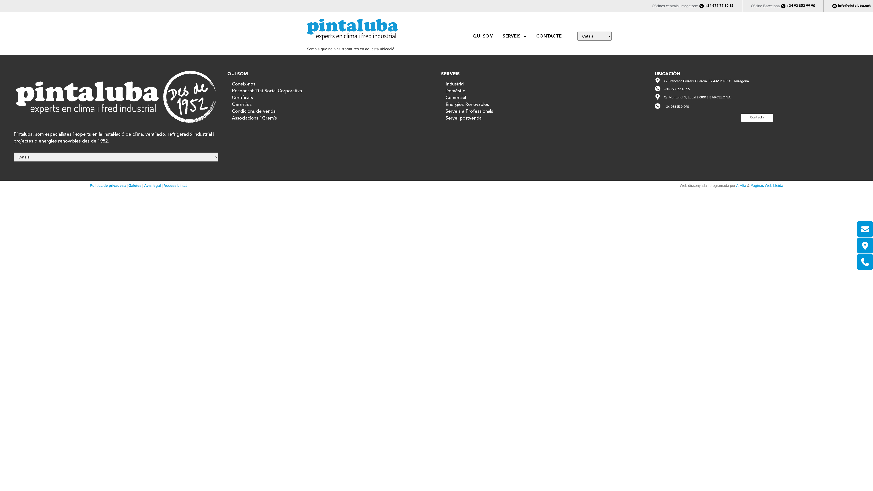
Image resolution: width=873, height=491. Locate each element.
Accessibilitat (175, 186)
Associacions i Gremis (254, 118)
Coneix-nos (243, 84)
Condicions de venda (254, 111)
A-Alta (741, 186)
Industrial (455, 84)
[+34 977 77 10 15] (701, 6)
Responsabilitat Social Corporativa (267, 91)
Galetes (134, 186)
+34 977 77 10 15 (719, 6)
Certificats (242, 98)
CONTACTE (549, 36)
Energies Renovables (467, 105)
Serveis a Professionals (469, 111)
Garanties (242, 105)
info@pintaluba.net (854, 6)
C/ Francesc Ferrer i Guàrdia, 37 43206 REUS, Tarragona (706, 81)
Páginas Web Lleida (766, 186)
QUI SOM (483, 36)
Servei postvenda (464, 118)
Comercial (456, 98)
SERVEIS (511, 36)
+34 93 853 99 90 (801, 6)
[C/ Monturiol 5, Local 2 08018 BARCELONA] (657, 97)
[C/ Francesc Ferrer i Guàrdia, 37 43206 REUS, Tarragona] (657, 80)
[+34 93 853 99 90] (783, 6)
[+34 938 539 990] (657, 106)
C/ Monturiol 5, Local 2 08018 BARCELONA (697, 97)
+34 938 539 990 (676, 107)
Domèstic (455, 91)
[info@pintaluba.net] (834, 6)
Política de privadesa (108, 186)
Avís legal (152, 186)
